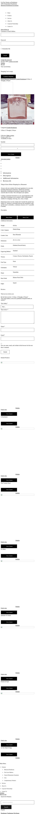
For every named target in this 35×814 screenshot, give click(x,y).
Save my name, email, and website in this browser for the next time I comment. (17, 346)
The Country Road (5, 483)
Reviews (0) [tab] (7, 181)
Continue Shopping (8, 76)
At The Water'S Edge (6, 748)
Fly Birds (3, 549)
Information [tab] (7, 173)
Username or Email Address (8, 31)
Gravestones (15, 5)
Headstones (4, 813)
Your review (4, 309)
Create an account (13, 61)
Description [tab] (7, 175)
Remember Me (6, 48)
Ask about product (5, 159)
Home (2, 79)
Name (3, 326)
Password (3, 40)
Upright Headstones (21, 79)
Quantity (3, 142)
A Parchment (4, 417)
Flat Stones (16, 813)
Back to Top (3, 794)
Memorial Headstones (6, 5)
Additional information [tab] (10, 178)
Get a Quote (11, 154)
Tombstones (10, 813)
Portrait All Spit (5, 681)
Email (3, 335)
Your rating (4, 303)
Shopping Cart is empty (7, 71)
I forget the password (6, 60)
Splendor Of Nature (6, 615)
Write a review (10, 135)
